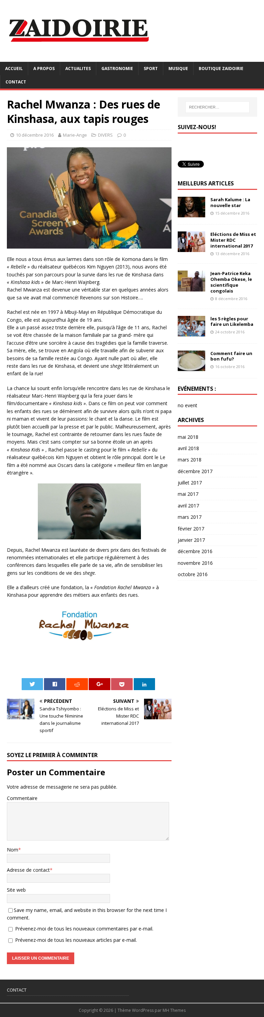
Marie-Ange (75, 135)
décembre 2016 (195, 551)
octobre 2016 (193, 574)
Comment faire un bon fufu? (231, 356)
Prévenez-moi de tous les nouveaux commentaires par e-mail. (84, 928)
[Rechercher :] (217, 107)
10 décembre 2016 (35, 135)
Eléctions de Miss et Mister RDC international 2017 (233, 240)
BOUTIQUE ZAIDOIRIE (221, 68)
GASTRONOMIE (117, 68)
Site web (16, 890)
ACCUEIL (14, 68)
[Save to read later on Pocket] (122, 684)
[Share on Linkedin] (144, 684)
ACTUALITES (78, 68)
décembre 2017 (195, 471)
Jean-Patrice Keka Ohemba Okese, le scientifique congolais (231, 282)
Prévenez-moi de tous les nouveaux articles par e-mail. (76, 940)
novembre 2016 (195, 563)
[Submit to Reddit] (77, 684)
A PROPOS (44, 68)
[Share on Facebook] (55, 684)
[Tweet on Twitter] (32, 684)
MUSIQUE (178, 68)
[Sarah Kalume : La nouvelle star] (191, 213)
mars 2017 (189, 517)
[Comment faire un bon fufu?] (191, 367)
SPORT (151, 68)
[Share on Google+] (99, 684)
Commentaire (22, 798)
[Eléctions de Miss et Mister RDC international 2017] (191, 248)
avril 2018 (188, 448)
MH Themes (174, 1010)
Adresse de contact (28, 870)
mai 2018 (188, 437)
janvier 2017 (191, 540)
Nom (12, 849)
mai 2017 (188, 494)
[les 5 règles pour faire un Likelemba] (191, 332)
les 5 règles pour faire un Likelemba (231, 322)
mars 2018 (189, 459)
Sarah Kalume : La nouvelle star (230, 202)
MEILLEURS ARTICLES (206, 183)
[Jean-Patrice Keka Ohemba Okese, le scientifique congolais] (191, 287)
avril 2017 (188, 505)
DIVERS (105, 135)
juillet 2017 (190, 482)
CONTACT (16, 82)
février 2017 (191, 528)
